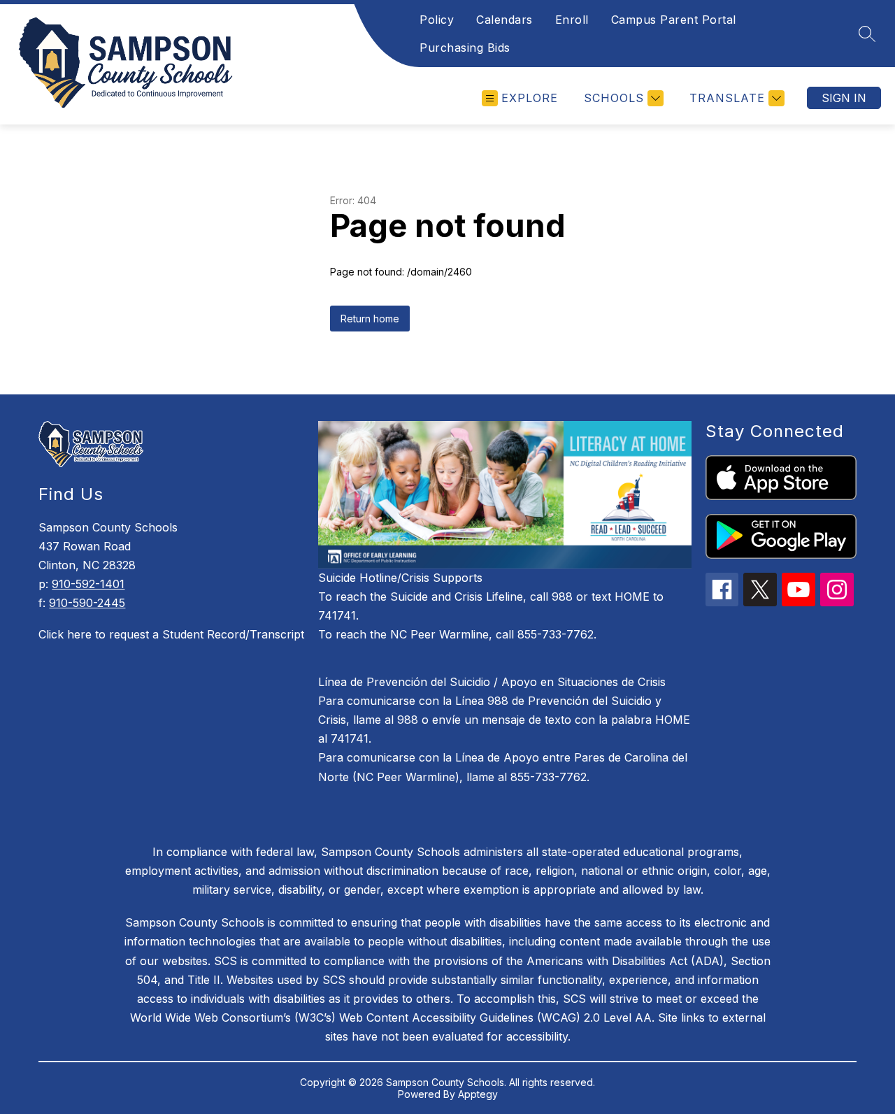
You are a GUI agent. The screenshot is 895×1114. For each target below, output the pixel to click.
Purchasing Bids (465, 48)
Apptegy (478, 1094)
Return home (370, 318)
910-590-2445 (87, 603)
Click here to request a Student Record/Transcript (171, 634)
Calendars (504, 20)
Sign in (844, 98)
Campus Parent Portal (673, 20)
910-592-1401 (88, 584)
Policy (437, 20)
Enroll (572, 20)
